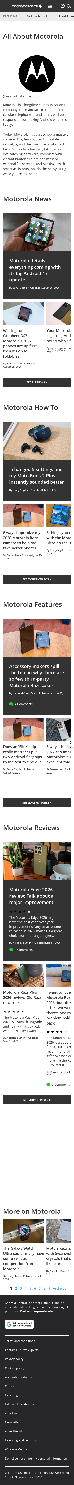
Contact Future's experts (21, 1350)
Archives (59, 1288)
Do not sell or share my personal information (36, 1458)
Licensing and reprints (20, 1440)
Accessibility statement (21, 1377)
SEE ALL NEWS (36, 382)
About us (11, 1413)
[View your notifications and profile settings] (40, 6)
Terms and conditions (20, 1341)
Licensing (11, 1395)
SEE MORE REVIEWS (36, 1100)
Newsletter (12, 1422)
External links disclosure (21, 1404)
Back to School (36, 16)
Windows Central (16, 1449)
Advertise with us (17, 1431)
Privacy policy (14, 1359)
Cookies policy (14, 1368)
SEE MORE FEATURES (36, 802)
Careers (10, 1386)
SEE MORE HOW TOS (36, 579)
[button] (69, 6)
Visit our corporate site (36, 1311)
